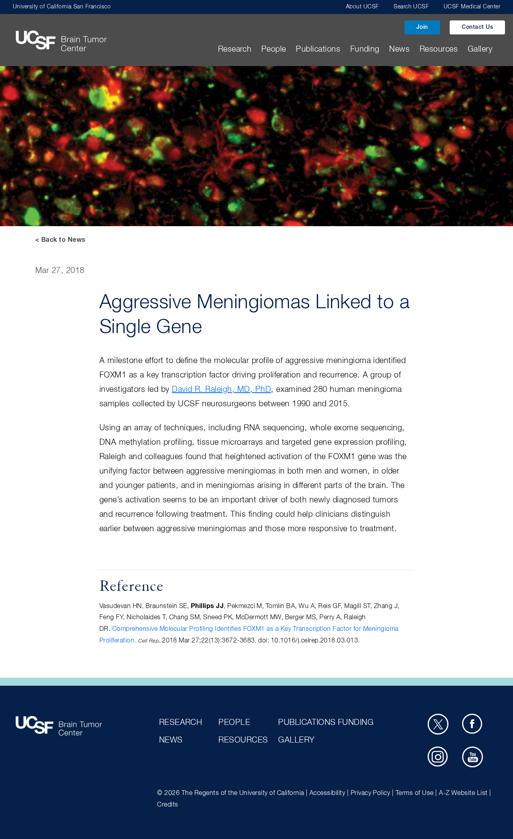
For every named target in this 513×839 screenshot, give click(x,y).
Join (422, 27)
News (399, 49)
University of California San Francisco (62, 7)
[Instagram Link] (438, 757)
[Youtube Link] (472, 757)
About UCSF (362, 7)
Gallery (480, 49)
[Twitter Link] (438, 724)
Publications (318, 49)
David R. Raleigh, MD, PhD (221, 389)
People (273, 49)
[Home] (61, 33)
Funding (365, 49)
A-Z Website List (463, 793)
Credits (167, 805)
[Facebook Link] (472, 724)
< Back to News (60, 240)
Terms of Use (415, 793)
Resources (439, 49)
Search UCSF (411, 7)
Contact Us (477, 27)
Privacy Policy (370, 793)
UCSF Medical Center (472, 7)
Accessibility (327, 793)
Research (235, 49)
